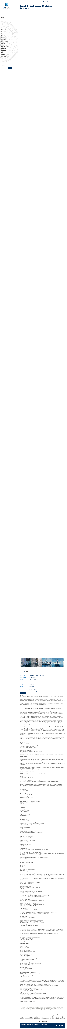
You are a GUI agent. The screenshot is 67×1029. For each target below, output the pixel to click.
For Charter (3, 37)
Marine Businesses (5, 35)
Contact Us (3, 50)
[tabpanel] (47, 662)
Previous (20, 330)
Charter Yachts (4, 33)
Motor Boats (3, 24)
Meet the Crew (4, 46)
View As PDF (22, 693)
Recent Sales (3, 43)
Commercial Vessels (5, 22)
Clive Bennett (31, 686)
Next (63, 330)
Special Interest (4, 41)
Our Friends (3, 56)
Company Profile (4, 48)
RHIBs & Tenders (4, 29)
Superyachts (3, 27)
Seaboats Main (23, 1)
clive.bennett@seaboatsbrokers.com (36, 687)
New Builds (3, 20)
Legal (2, 52)
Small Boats (3, 31)
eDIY (27, 1026)
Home (2, 17)
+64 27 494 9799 (32, 689)
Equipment (3, 39)
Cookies (3, 54)
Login (10, 68)
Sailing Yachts (4, 25)
